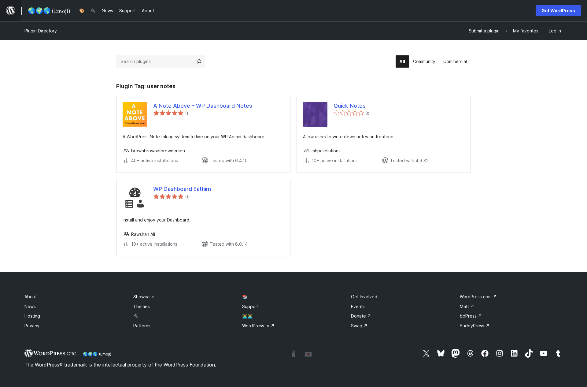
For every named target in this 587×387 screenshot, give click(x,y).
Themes (141, 306)
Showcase (143, 296)
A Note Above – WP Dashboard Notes (202, 105)
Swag (359, 325)
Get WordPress (558, 10)
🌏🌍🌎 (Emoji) (97, 354)
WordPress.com (478, 296)
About (30, 296)
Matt (467, 306)
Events (358, 306)
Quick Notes (350, 105)
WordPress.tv (258, 325)
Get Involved (364, 296)
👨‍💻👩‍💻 (247, 315)
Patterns (141, 325)
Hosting (32, 315)
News (30, 306)
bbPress (471, 315)
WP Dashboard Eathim (182, 189)
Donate (361, 315)
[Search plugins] (199, 61)
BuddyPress (474, 325)
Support (250, 306)
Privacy (31, 325)
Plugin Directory (40, 30)
